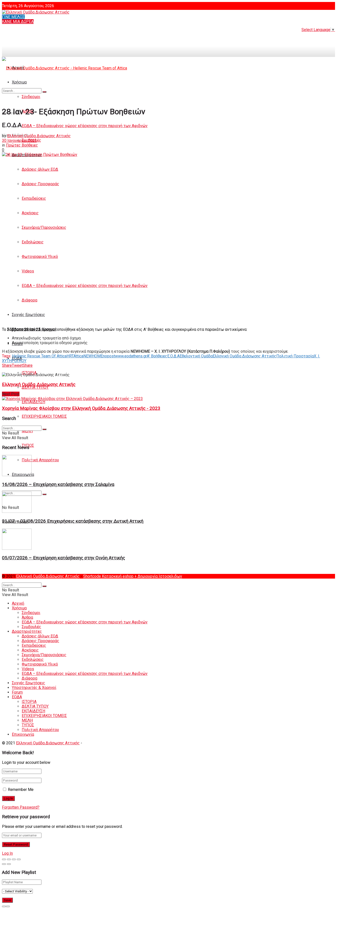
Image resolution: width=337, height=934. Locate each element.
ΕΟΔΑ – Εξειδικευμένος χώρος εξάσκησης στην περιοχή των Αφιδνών (85, 125)
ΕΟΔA (17, 697)
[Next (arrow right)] (9, 864)
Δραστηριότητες (27, 631)
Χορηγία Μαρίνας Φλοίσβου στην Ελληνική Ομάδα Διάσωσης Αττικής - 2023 (81, 408)
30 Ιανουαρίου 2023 (19, 140)
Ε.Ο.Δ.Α (173, 356)
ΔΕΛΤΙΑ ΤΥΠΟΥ (35, 387)
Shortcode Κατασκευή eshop (108, 576)
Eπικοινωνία (23, 734)
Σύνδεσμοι (31, 612)
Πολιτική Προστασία (295, 356)
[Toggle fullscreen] (14, 859)
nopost (109, 356)
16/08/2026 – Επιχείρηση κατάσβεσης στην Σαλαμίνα (58, 484)
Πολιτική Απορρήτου (40, 460)
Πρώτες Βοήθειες (22, 145)
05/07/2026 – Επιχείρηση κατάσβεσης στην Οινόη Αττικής (63, 558)
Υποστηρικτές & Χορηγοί (34, 687)
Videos (28, 271)
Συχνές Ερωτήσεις (28, 314)
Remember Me (21, 789)
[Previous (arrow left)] (4, 864)
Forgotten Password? (20, 807)
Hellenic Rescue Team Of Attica (39, 356)
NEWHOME (93, 356)
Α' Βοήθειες (157, 356)
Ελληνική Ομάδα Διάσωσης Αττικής (39, 135)
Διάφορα (29, 300)
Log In (7, 853)
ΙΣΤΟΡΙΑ (29, 701)
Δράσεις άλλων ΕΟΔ (40, 169)
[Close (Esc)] (4, 859)
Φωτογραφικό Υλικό (40, 256)
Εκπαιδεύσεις (34, 198)
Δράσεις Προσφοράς (40, 184)
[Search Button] (44, 494)
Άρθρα (27, 617)
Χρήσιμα (19, 608)
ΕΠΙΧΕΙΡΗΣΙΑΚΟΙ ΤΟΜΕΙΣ (44, 416)
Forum (17, 692)
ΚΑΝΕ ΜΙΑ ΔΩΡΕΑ (18, 21)
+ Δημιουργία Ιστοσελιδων (158, 576)
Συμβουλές (31, 626)
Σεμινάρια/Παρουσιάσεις (44, 227)
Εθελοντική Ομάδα (196, 356)
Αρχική (18, 603)
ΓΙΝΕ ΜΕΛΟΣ (13, 17)
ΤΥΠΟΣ (28, 725)
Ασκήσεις (30, 213)
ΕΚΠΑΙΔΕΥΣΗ (33, 402)
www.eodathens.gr (131, 356)
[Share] (9, 859)
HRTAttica (75, 356)
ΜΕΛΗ (27, 431)
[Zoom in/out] (19, 859)
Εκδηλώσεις (33, 242)
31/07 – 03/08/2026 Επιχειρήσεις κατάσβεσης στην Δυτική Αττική (72, 521)
